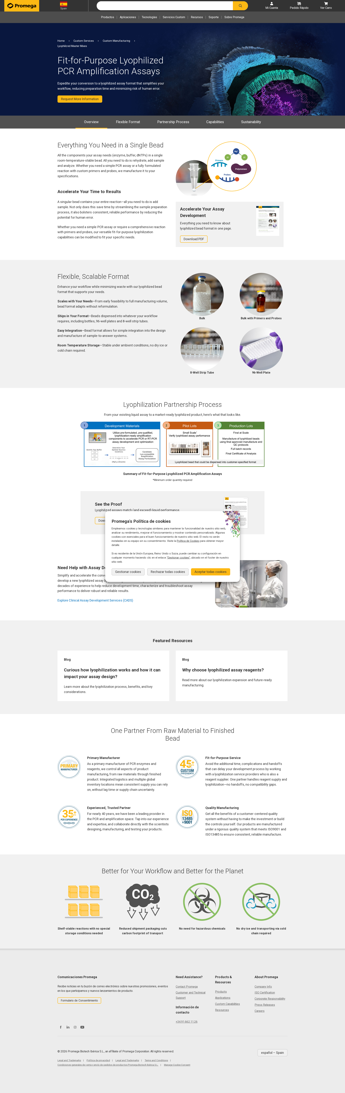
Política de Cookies (188, 541)
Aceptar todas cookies (211, 572)
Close (232, 516)
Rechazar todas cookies (168, 572)
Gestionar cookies (128, 572)
